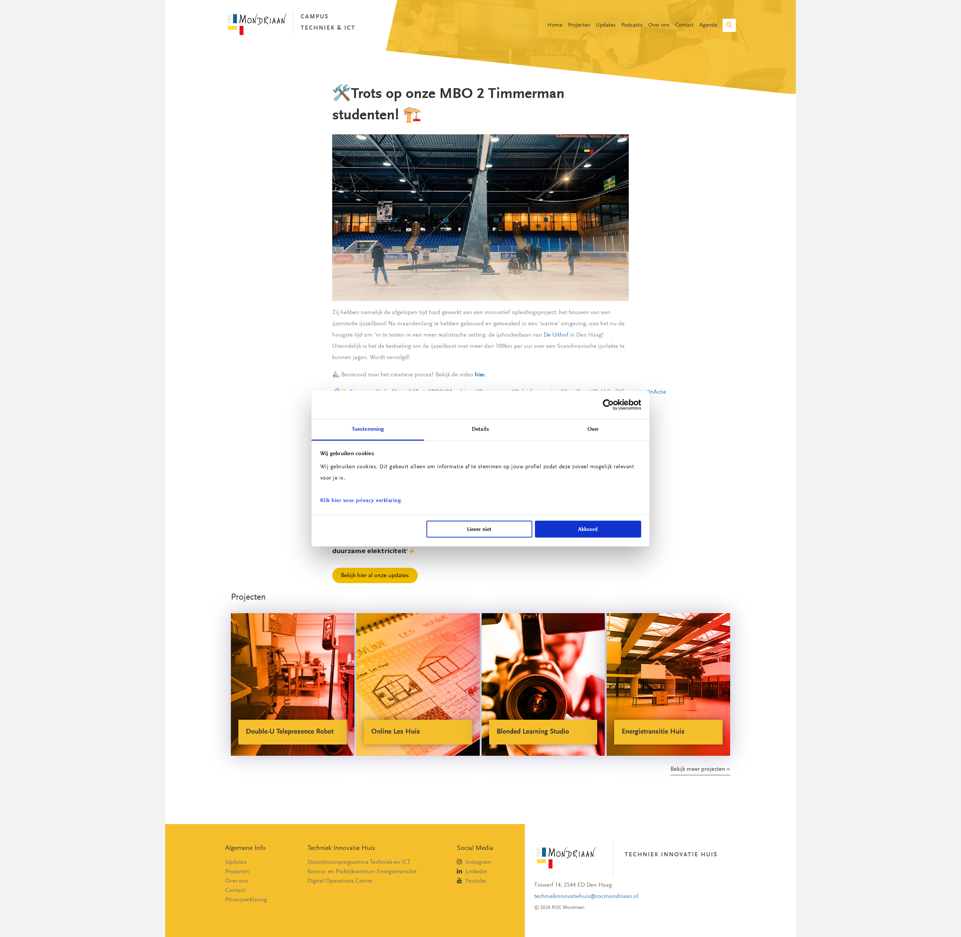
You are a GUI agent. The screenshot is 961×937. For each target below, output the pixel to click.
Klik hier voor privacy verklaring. (361, 500)
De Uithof (556, 335)
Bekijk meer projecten (697, 769)
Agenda (708, 25)
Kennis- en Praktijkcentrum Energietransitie (362, 872)
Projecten (579, 25)
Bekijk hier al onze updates (375, 575)
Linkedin (475, 872)
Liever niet (479, 529)
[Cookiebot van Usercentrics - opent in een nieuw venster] (608, 405)
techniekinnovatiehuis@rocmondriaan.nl (586, 896)
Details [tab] (480, 429)
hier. (480, 375)
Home (554, 25)
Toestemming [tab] (368, 429)
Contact (684, 25)
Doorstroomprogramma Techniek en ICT (359, 862)
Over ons (659, 25)
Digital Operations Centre (339, 881)
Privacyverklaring (246, 900)
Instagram (477, 862)
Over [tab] (593, 429)
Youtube (475, 881)
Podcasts (632, 25)
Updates (606, 25)
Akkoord (588, 529)
